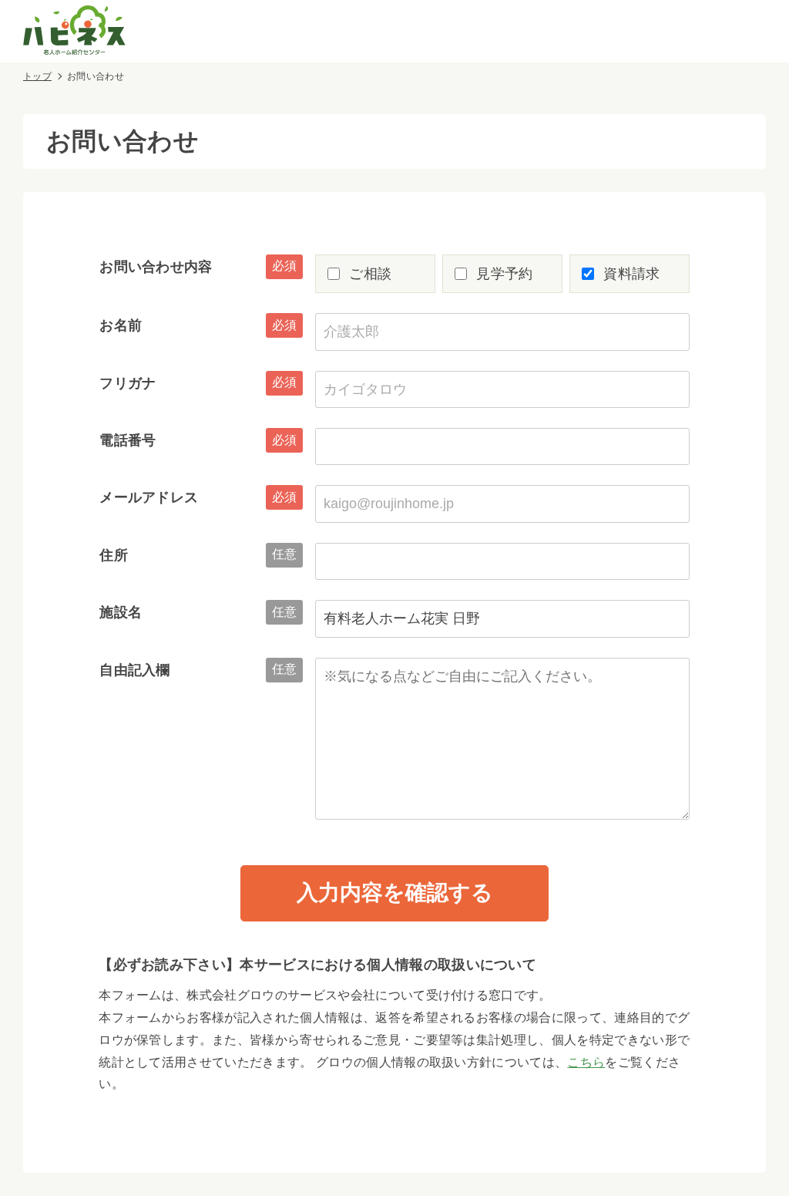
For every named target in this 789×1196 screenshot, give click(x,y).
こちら (586, 1062)
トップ (37, 76)
